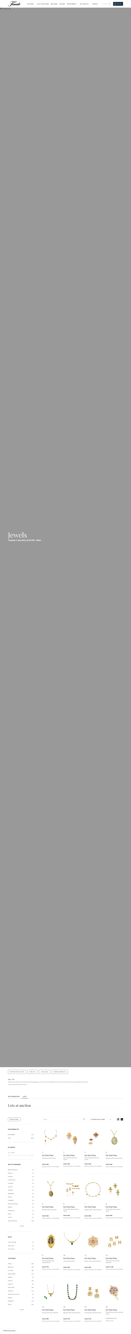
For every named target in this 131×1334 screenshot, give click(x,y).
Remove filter (14, 1119)
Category (12, 1258)
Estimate (11, 1147)
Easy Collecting (43, 4)
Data (10, 1237)
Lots (24, 1096)
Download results (60, 1072)
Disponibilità (13, 1129)
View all (22, 1226)
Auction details (14, 1096)
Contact (95, 4)
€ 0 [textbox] (9, 1152)
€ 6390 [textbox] (12, 1152)
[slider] (9, 1155)
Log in (119, 3)
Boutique (54, 4)
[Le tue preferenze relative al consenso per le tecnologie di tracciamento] (9, 1330)
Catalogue (44, 1072)
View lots (32, 1072)
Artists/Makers (14, 1164)
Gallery (62, 4)
